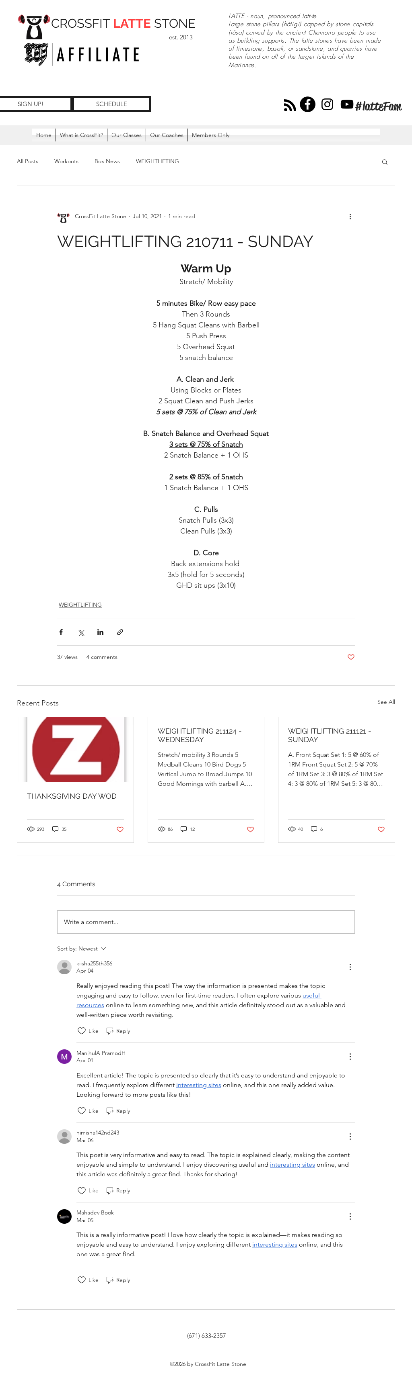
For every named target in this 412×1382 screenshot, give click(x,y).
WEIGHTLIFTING (157, 161)
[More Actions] (350, 967)
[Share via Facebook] (61, 632)
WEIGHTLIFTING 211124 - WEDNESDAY (200, 735)
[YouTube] (347, 104)
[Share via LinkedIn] (100, 632)
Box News (107, 161)
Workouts (66, 161)
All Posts (27, 161)
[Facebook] (307, 104)
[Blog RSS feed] (290, 105)
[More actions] (350, 216)
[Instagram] (327, 104)
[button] (210, 135)
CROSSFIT (82, 23)
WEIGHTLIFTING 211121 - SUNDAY (329, 735)
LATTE (132, 23)
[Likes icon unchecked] (81, 1031)
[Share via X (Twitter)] (80, 632)
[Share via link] (120, 632)
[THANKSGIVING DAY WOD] (75, 749)
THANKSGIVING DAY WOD (72, 796)
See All (386, 701)
